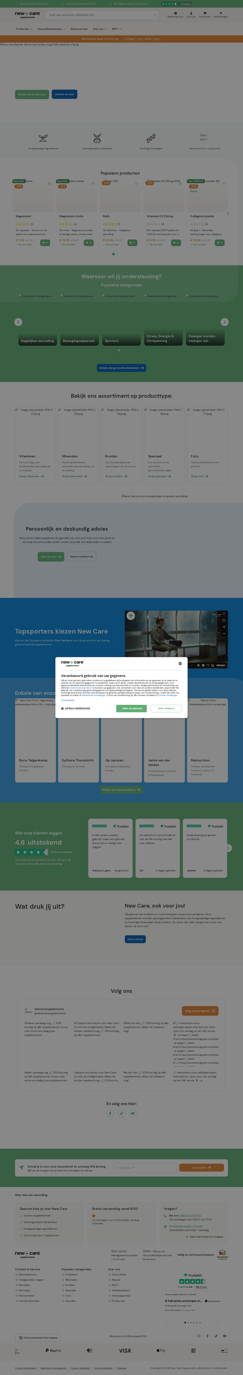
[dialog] (121, 687)
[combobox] (180, 663)
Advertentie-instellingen (93, 695)
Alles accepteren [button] (132, 708)
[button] (75, 708)
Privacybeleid (67, 700)
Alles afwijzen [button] (166, 708)
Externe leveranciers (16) (83, 687)
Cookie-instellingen (168, 695)
